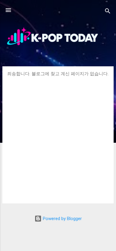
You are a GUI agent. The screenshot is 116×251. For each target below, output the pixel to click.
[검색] (107, 12)
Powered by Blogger (62, 218)
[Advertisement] (58, 138)
